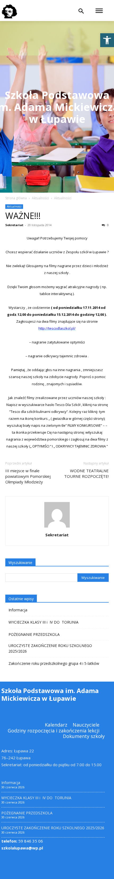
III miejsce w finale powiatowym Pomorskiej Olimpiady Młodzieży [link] (28, 476)
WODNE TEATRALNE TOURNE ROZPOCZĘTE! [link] (86, 473)
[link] (107, 40)
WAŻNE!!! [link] (23, 215)
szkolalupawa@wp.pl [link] (22, 848)
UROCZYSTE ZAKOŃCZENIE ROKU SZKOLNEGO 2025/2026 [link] (50, 648)
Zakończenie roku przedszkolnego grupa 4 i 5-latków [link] (53, 663)
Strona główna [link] (16, 198)
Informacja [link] (17, 609)
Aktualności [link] (40, 198)
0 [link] (107, 225)
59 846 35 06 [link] (22, 841)
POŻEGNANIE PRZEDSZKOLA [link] (34, 634)
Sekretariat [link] (14, 225)
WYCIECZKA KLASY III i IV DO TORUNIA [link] (43, 622)
